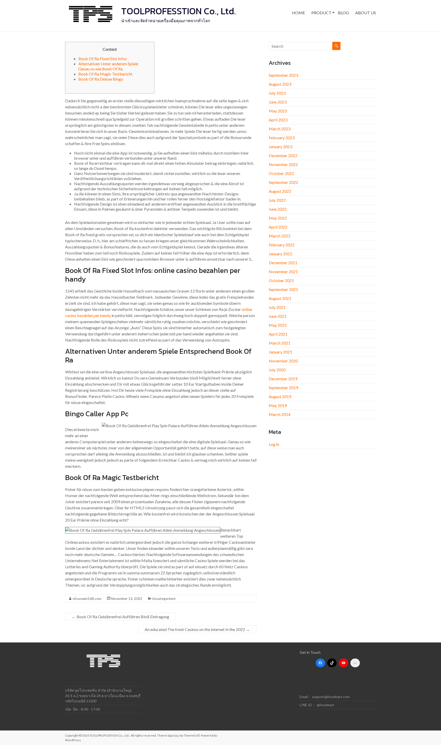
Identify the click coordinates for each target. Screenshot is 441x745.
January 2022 (280, 253)
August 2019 (280, 396)
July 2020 (277, 369)
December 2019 (283, 378)
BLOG (343, 12)
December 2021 (283, 262)
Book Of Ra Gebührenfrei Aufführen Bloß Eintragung (120, 616)
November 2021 (283, 271)
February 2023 (282, 137)
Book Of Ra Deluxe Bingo (100, 79)
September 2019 (283, 387)
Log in (274, 444)
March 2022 (279, 235)
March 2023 (279, 128)
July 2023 (277, 93)
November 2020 (283, 360)
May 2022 (278, 218)
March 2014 (279, 414)
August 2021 (280, 298)
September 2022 (283, 182)
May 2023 (278, 110)
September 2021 (283, 289)
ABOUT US (365, 12)
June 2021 (278, 316)
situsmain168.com (86, 598)
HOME (298, 12)
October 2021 (281, 280)
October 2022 (281, 173)
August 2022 (280, 191)
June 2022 (278, 209)
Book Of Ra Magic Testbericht (105, 73)
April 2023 (278, 119)
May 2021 (278, 325)
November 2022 (283, 164)
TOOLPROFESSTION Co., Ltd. (178, 11)
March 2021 (279, 342)
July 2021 (277, 307)
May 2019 (278, 405)
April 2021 (278, 334)
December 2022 (283, 155)
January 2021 (280, 351)
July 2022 (277, 200)
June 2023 (278, 101)
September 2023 (283, 75)
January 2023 (280, 146)
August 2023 (280, 84)
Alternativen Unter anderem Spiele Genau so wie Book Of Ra (108, 66)
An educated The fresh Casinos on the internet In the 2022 (197, 629)
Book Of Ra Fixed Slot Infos (102, 58)
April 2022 (278, 226)
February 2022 (282, 244)
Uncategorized (163, 598)
